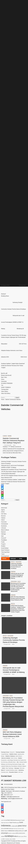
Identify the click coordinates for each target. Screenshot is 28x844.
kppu (23, 828)
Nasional (3, 532)
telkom (16, 836)
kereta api (11, 828)
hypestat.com (7, 801)
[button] (2, 370)
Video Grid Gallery (5, 393)
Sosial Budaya (4, 548)
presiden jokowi (21, 833)
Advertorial (4, 508)
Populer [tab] (13, 558)
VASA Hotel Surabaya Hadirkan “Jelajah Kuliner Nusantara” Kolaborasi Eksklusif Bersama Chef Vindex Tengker (13, 481)
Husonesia (3, 381)
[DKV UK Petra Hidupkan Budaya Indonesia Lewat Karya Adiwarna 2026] (5, 597)
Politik (2, 542)
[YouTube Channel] (14, 812)
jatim (16, 826)
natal (20, 830)
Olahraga (3, 534)
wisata (13, 839)
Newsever (9, 843)
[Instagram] (14, 807)
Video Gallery (4, 391)
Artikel (3, 512)
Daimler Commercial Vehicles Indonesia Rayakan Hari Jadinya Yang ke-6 (13, 440)
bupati (23, 820)
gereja (18, 822)
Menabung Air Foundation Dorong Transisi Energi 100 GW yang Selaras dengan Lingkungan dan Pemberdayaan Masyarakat (13, 471)
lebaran (6, 830)
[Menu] (2, 370)
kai (5, 828)
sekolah (2, 836)
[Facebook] (14, 486)
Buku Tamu (4, 377)
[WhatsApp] (14, 495)
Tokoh (2, 554)
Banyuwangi (17, 820)
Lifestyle (3, 528)
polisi (17, 833)
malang (16, 830)
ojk (22, 830)
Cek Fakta (3, 514)
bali (4, 820)
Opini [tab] (20, 558)
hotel (21, 822)
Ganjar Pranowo (13, 822)
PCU (24, 830)
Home (2, 379)
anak (2, 820)
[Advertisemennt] (10, 291)
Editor (14, 445)
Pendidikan (4, 540)
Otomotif (5, 435)
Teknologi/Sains (5, 552)
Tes (2, 385)
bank (6, 820)
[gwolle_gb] (4, 373)
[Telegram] (14, 497)
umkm (3, 839)
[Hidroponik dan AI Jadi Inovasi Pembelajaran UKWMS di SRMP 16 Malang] (5, 575)
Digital (2, 822)
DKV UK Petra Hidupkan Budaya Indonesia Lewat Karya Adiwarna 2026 (13, 350)
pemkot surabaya (11, 833)
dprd (5, 822)
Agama (3, 510)
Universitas (7, 839)
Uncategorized (5, 556)
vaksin (10, 839)
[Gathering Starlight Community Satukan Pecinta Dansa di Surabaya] (5, 565)
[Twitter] (14, 488)
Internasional (4, 524)
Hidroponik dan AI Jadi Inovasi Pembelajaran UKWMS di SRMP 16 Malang (12, 322)
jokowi (2, 828)
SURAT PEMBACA (6, 387)
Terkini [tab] (4, 558)
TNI (24, 836)
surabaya (9, 836)
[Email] (14, 490)
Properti (3, 544)
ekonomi (7, 822)
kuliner (2, 830)
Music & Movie (5, 530)
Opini (2, 536)
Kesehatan (4, 526)
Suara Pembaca (5, 550)
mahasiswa (11, 830)
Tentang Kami (22, 285)
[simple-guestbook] (6, 375)
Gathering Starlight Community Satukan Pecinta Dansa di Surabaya (14, 640)
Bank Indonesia (11, 820)
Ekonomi (9, 435)
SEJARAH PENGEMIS (6, 383)
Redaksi (3, 546)
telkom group (20, 836)
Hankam (3, 518)
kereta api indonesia (17, 828)
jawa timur (22, 826)
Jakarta (13, 826)
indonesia (5, 825)
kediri (7, 828)
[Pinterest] (14, 493)
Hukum (3, 520)
